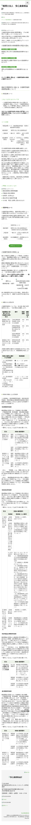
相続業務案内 (9, 19)
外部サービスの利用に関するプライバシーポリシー (18, 815)
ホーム (3, 19)
